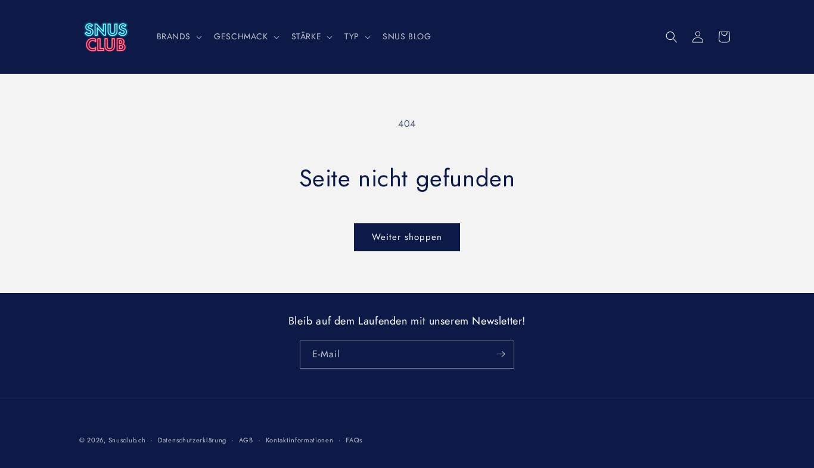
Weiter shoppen (407, 237)
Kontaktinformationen (300, 440)
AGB (246, 440)
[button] (178, 36)
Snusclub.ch (127, 440)
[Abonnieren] (500, 354)
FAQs (354, 440)
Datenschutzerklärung (192, 440)
